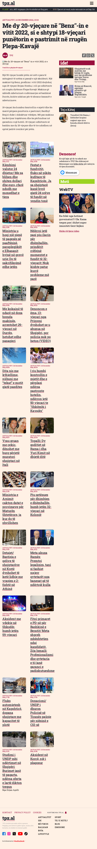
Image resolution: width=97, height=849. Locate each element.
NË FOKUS (43, 824)
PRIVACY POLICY (22, 812)
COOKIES (37, 812)
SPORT (58, 817)
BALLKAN (43, 827)
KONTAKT (7, 812)
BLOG (57, 824)
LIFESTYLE (43, 834)
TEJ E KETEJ (61, 820)
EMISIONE (60, 827)
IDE (40, 820)
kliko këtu (78, 164)
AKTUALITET (44, 817)
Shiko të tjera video (69, 231)
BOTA (40, 831)
